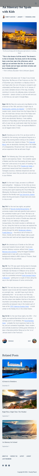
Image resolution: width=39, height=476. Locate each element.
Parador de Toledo (27, 166)
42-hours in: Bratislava (9, 381)
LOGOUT (28, 456)
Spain (33, 17)
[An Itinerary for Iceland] (19, 429)
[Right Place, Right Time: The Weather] (19, 399)
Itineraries (28, 17)
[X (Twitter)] (6, 465)
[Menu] (36, 3)
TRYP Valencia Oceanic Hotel (19, 306)
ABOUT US (5, 456)
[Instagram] (9, 465)
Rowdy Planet (10, 3)
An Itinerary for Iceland (9, 442)
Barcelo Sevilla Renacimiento (20, 209)
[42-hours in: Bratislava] (19, 368)
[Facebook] (3, 465)
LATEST (22, 456)
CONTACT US (13, 456)
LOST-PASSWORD (6, 459)
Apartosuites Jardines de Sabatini (13, 109)
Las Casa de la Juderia (27, 194)
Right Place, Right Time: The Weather (14, 412)
